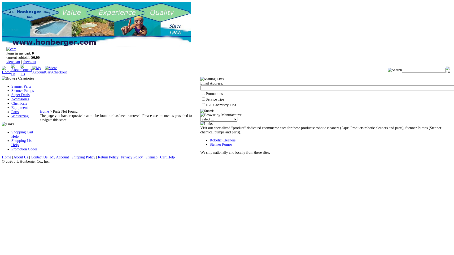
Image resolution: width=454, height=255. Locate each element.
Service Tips (215, 99)
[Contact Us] (26, 74)
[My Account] (38, 72)
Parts (15, 112)
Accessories (20, 99)
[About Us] (16, 74)
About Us (20, 157)
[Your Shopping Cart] (11, 49)
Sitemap (151, 157)
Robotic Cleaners (223, 140)
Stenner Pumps (22, 91)
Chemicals (19, 103)
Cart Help (167, 157)
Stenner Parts (21, 86)
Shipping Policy (83, 157)
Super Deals (20, 95)
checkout (29, 62)
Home (44, 111)
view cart (13, 62)
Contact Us (39, 157)
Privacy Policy (132, 157)
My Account (59, 157)
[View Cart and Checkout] (56, 72)
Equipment (19, 108)
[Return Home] (6, 72)
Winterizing (20, 116)
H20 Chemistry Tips (221, 105)
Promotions (214, 94)
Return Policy (108, 157)
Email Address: (211, 83)
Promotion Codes (24, 149)
